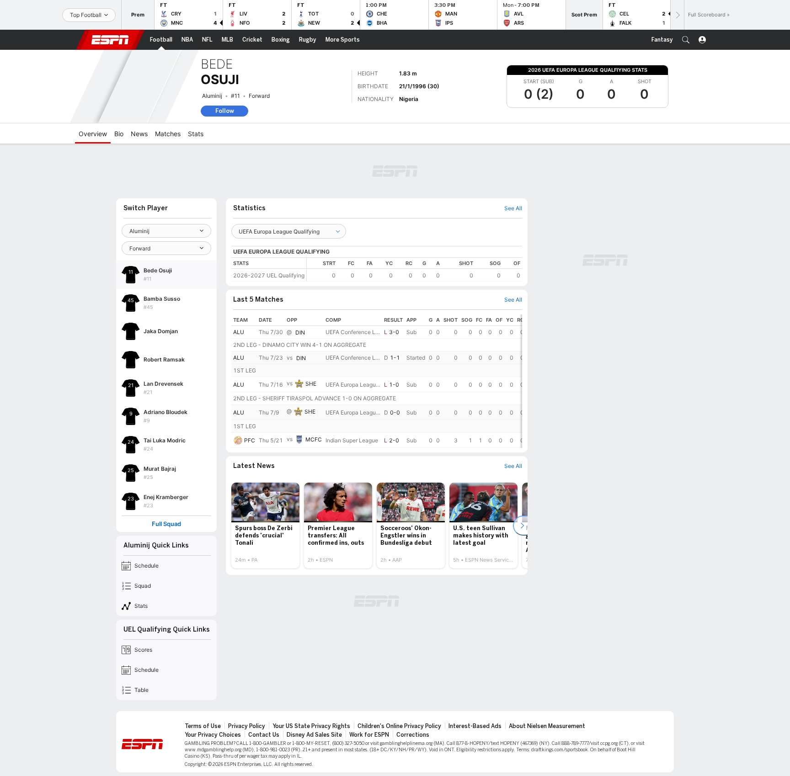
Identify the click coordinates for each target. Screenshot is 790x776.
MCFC (313, 439)
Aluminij (212, 95)
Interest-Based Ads (475, 726)
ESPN (110, 40)
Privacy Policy (246, 726)
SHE (310, 383)
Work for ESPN (369, 735)
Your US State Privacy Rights (311, 726)
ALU (238, 332)
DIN (300, 332)
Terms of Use (203, 726)
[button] (685, 39)
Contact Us (263, 735)
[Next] (677, 15)
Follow (224, 110)
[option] (265, 526)
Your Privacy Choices (213, 735)
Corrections (412, 735)
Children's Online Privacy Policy (399, 726)
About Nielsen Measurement (547, 726)
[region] (414, 269)
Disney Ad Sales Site (314, 735)
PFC (249, 440)
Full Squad (166, 524)
